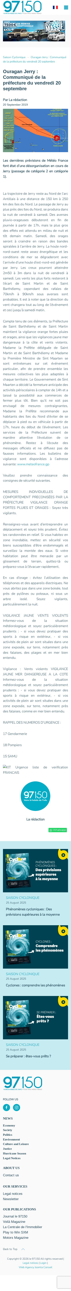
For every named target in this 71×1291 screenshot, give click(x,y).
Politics (7, 1134)
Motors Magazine (15, 1238)
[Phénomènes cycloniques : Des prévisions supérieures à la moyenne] (35, 870)
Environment (11, 1139)
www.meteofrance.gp (33, 464)
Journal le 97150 (15, 1216)
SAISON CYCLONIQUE (22, 897)
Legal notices (30, 1263)
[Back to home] (22, 7)
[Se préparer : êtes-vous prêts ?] (35, 1017)
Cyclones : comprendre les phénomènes (35, 985)
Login (43, 1263)
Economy (9, 1125)
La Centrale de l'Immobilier (22, 1227)
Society (7, 1130)
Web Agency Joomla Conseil (35, 1267)
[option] (34, 31)
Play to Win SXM (15, 1232)
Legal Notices (12, 1158)
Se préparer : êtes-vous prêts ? (28, 1056)
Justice (7, 1148)
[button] (66, 7)
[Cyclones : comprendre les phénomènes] (35, 946)
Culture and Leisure (16, 1144)
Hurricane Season (14, 1153)
